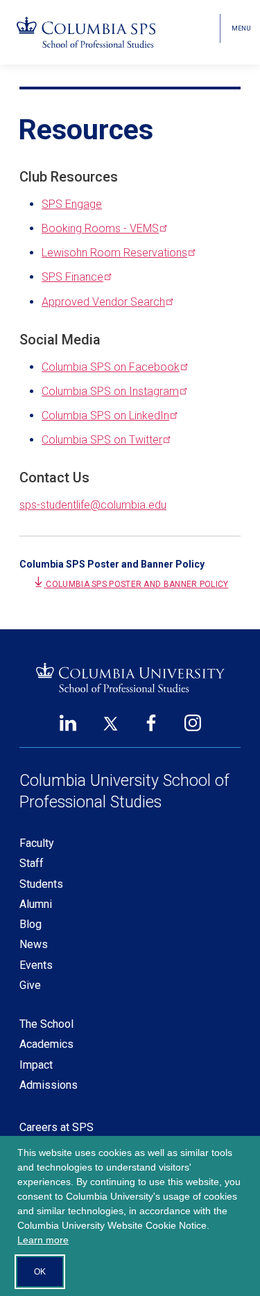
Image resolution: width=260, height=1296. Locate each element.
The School (46, 1024)
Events (36, 965)
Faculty (36, 843)
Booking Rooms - (100, 228)
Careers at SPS (56, 1127)
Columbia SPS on (111, 367)
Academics (46, 1044)
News (33, 944)
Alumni (35, 904)
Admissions (48, 1085)
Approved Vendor (103, 301)
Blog (30, 924)
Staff (31, 863)
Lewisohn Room (114, 252)
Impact (36, 1064)
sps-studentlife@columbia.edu (92, 504)
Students (41, 884)
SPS (72, 276)
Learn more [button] (43, 1239)
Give (30, 985)
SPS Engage (72, 204)
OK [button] (40, 1272)
